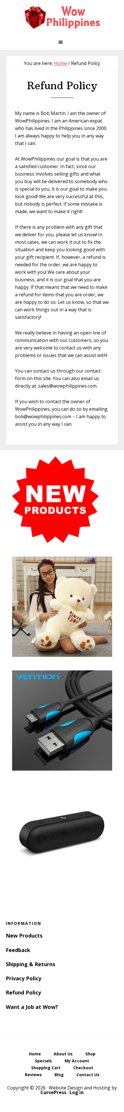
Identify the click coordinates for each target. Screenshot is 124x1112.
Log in (76, 1092)
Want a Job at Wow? (32, 1006)
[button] (62, 42)
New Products (24, 935)
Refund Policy (23, 992)
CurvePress (53, 1092)
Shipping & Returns (30, 964)
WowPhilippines (62, 17)
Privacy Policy (23, 978)
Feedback (18, 949)
